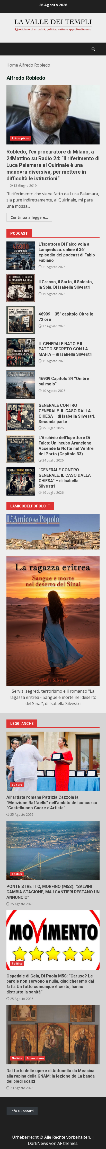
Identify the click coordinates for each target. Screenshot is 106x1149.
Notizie (17, 1058)
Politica (17, 874)
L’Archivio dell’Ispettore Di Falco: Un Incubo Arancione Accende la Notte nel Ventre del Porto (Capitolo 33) (20, 449)
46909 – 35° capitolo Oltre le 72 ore (20, 320)
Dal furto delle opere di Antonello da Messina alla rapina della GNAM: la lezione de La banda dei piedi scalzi (53, 1034)
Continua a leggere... (29, 217)
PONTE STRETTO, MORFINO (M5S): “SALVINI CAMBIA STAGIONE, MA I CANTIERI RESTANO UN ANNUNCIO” (53, 850)
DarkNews (38, 1143)
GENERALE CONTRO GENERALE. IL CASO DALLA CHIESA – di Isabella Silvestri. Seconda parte (20, 417)
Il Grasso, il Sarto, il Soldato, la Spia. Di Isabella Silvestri (20, 288)
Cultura (17, 785)
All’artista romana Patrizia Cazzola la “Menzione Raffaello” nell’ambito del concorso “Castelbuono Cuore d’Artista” (53, 761)
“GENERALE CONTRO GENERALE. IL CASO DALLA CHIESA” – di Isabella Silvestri (20, 481)
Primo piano (20, 138)
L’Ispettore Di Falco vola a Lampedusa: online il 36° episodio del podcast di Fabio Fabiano (20, 255)
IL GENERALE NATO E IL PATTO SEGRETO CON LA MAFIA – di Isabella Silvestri (20, 352)
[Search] (93, 49)
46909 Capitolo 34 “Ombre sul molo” (20, 384)
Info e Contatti (22, 1110)
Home (12, 65)
